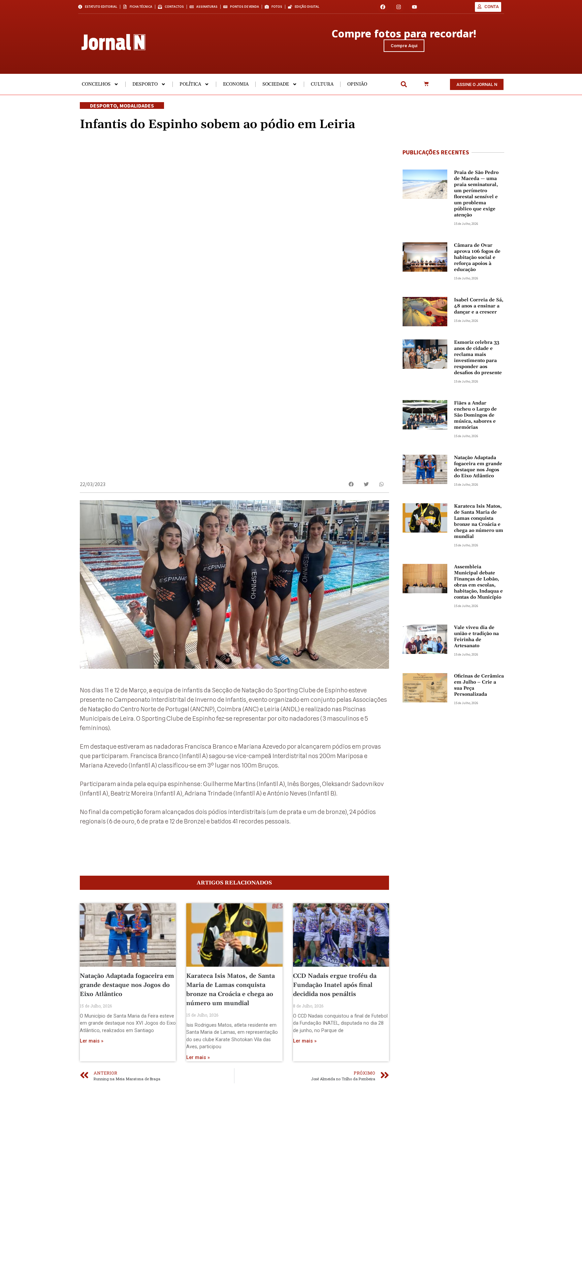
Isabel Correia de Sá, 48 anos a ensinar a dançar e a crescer (478, 306)
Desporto (145, 84)
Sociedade (275, 84)
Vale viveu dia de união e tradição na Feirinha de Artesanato (476, 637)
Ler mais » (91, 1041)
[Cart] (426, 84)
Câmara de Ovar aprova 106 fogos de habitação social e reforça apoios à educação (477, 257)
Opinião (357, 84)
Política (190, 84)
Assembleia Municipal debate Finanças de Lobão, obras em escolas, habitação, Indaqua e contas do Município (478, 582)
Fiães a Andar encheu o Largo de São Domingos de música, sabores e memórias (475, 415)
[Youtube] (414, 6)
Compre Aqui (404, 45)
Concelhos (96, 84)
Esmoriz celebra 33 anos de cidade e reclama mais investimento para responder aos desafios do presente (478, 357)
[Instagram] (398, 6)
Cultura (322, 84)
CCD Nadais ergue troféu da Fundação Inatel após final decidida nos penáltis (335, 985)
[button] (403, 84)
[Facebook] (382, 6)
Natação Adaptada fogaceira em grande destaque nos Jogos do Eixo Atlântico (127, 985)
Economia (236, 84)
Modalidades (137, 105)
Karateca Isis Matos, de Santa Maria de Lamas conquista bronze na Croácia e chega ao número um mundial (478, 521)
